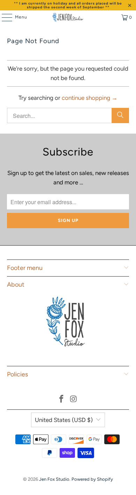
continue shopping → (90, 97)
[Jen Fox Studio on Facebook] (61, 399)
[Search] (120, 115)
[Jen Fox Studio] (68, 17)
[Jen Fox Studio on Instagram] (74, 399)
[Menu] (3, 17)
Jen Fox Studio (54, 479)
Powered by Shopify (92, 479)
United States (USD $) (64, 419)
